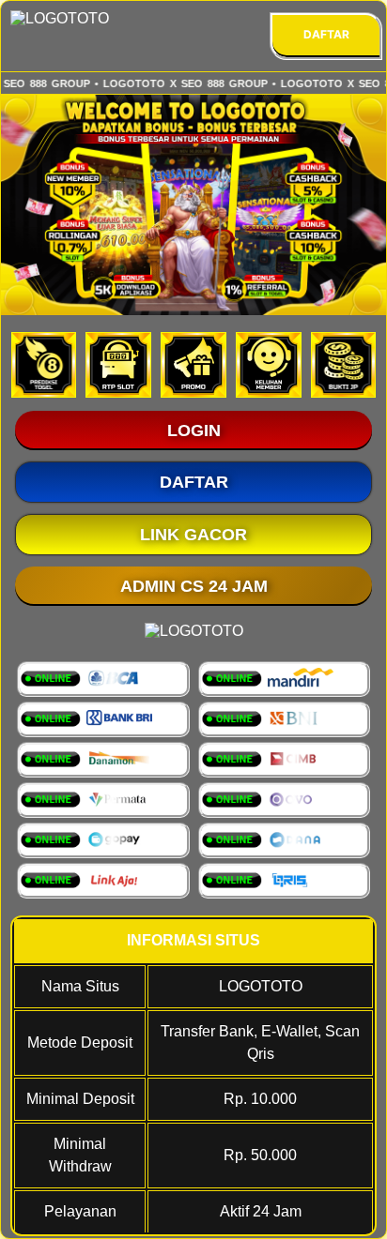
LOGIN (194, 430)
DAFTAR (326, 34)
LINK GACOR (193, 534)
